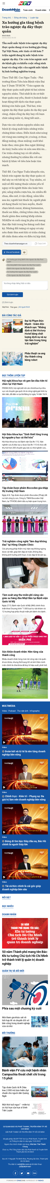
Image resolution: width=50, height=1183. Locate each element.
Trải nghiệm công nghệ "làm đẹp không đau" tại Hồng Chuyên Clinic (24, 543)
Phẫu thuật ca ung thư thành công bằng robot (35, 356)
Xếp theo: (5, 307)
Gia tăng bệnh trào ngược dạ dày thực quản (23, 265)
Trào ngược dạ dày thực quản (18, 275)
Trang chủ (6, 18)
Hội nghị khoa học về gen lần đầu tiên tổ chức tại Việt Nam (24, 382)
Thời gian (13, 307)
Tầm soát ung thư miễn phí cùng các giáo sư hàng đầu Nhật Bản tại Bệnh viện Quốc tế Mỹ (25, 598)
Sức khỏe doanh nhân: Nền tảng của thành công (22, 653)
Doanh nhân (40, 10)
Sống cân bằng (20, 18)
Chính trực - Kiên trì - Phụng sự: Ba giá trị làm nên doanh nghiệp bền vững (24, 798)
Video (4, 711)
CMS (21, 1180)
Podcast (12, 711)
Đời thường (8, 1032)
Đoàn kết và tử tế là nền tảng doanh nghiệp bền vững (23, 753)
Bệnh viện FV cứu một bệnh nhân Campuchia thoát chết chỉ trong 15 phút (24, 1074)
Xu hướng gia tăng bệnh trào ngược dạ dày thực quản (25, 260)
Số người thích (24, 307)
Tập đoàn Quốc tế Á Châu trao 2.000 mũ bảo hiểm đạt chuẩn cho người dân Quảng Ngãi (15, 1091)
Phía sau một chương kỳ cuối (21, 1008)
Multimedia (8, 705)
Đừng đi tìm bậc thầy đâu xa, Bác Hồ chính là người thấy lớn (24, 843)
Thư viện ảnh (22, 711)
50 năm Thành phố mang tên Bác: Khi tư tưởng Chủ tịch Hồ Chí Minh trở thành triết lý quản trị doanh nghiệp (25, 957)
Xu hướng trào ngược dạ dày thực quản (22, 272)
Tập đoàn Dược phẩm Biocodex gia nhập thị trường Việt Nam (25, 489)
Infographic (35, 711)
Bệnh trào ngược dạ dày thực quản (20, 268)
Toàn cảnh (28, 10)
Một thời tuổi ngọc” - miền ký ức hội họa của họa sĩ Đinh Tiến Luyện (16, 1107)
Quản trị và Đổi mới (13, 970)
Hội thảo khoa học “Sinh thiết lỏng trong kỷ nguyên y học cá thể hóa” (25, 436)
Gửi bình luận (12, 294)
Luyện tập (34, 18)
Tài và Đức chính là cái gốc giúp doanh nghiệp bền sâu (21, 888)
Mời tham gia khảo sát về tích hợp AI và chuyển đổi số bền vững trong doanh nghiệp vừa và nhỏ (16, 1021)
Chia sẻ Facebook (12, 252)
